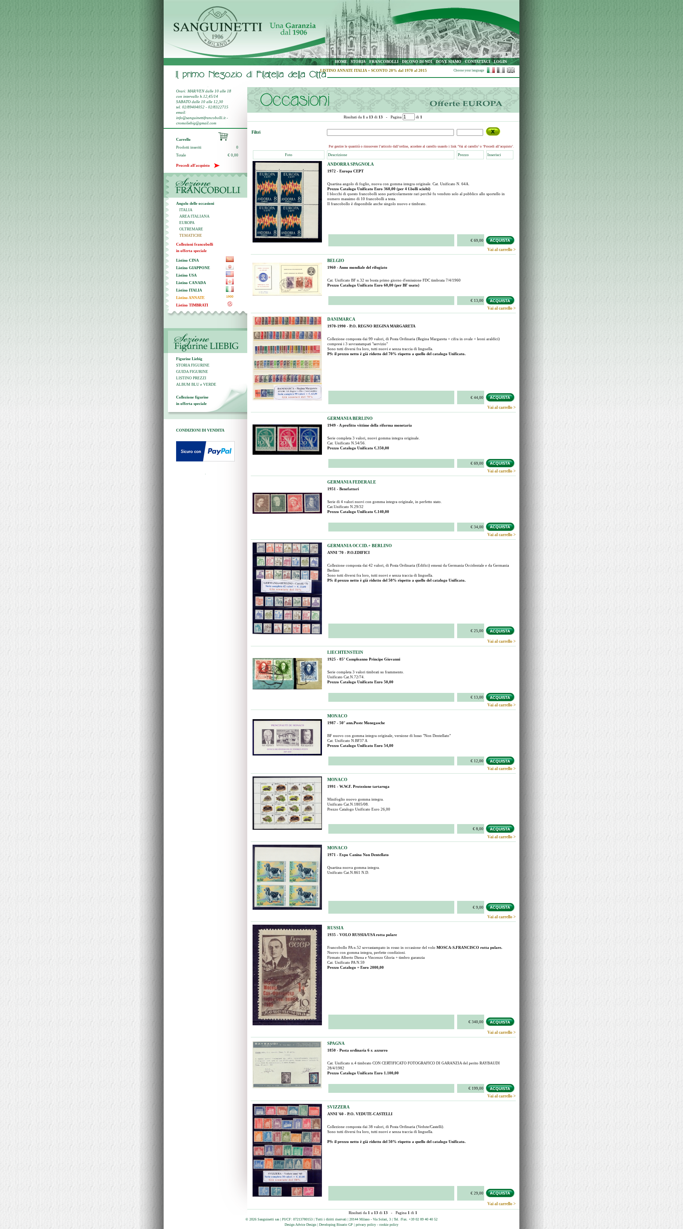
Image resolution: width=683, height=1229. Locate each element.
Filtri (256, 132)
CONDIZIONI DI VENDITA (200, 430)
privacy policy (366, 1225)
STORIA (358, 61)
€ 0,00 (233, 155)
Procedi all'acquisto (195, 165)
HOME (341, 61)
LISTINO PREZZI (191, 378)
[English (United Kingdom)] (511, 72)
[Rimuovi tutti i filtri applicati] (493, 131)
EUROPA (185, 222)
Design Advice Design (300, 1225)
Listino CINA (187, 260)
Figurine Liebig (189, 359)
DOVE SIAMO (448, 61)
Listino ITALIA (189, 290)
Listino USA (186, 275)
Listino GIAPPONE (193, 268)
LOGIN (500, 61)
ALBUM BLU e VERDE (196, 384)
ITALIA (184, 210)
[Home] (213, 46)
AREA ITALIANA (193, 216)
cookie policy (388, 1225)
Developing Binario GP (336, 1225)
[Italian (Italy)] (491, 72)
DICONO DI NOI (417, 61)
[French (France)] (501, 72)
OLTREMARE (189, 229)
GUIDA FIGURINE (192, 371)
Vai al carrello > (501, 249)
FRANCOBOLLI (383, 61)
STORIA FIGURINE (193, 365)
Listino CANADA (191, 282)
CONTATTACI (477, 61)
